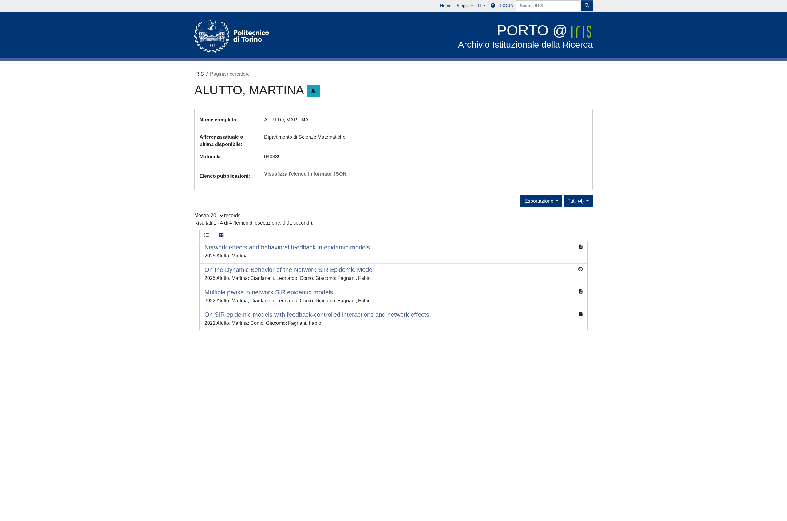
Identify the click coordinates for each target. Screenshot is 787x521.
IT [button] (480, 5)
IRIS (199, 74)
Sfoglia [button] (463, 5)
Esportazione (539, 201)
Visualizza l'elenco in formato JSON (305, 174)
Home (446, 5)
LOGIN (506, 5)
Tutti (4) (576, 201)
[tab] (206, 235)
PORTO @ (525, 36)
